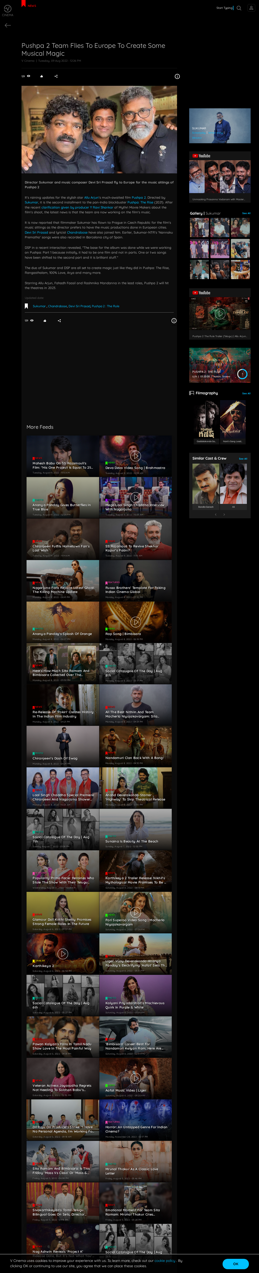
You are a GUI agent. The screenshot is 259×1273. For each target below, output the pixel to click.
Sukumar (31, 202)
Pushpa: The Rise (140, 202)
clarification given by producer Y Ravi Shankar (77, 207)
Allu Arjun (91, 197)
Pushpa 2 (139, 197)
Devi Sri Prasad (36, 232)
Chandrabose (77, 232)
